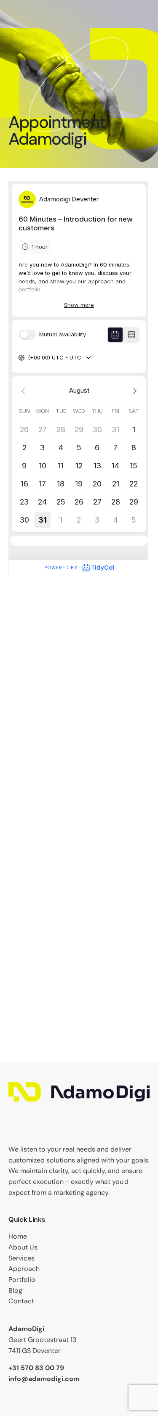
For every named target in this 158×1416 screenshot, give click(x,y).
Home (17, 1236)
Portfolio (21, 1279)
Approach (24, 1268)
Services (21, 1258)
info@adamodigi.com (44, 1378)
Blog (15, 1290)
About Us (22, 1247)
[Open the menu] (54, 85)
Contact (21, 1301)
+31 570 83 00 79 (36, 1367)
